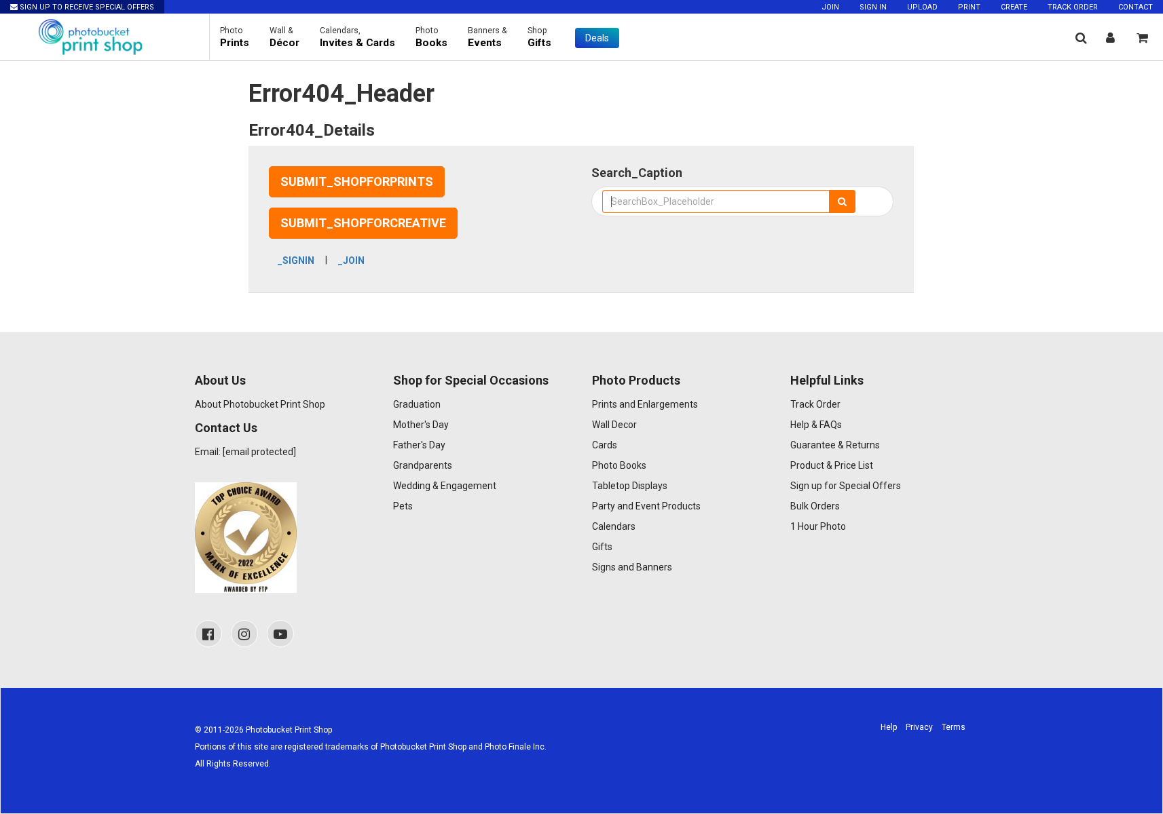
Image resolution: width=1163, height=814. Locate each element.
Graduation (417, 404)
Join (830, 7)
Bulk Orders (815, 506)
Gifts (602, 546)
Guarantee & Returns (835, 445)
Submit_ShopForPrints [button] (356, 181)
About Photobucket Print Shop (260, 404)
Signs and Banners (632, 567)
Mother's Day (421, 424)
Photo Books (619, 465)
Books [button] (431, 37)
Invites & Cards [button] (357, 37)
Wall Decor (614, 424)
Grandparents (422, 465)
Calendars (613, 526)
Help (889, 727)
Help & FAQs (816, 424)
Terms (953, 727)
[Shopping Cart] (1142, 38)
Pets (403, 506)
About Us (220, 380)
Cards (604, 445)
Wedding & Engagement (444, 485)
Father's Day (419, 445)
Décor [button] (284, 37)
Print (969, 7)
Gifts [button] (539, 37)
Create (1014, 7)
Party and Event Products (646, 506)
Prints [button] (234, 37)
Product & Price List (831, 465)
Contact (1135, 7)
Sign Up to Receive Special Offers (86, 7)
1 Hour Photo (818, 526)
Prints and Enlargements (645, 404)
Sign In (873, 7)
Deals (597, 38)
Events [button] (487, 37)
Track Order (1073, 7)
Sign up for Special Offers (845, 485)
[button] (1081, 38)
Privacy (919, 727)
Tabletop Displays (629, 485)
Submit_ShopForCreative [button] (363, 223)
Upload (922, 7)
